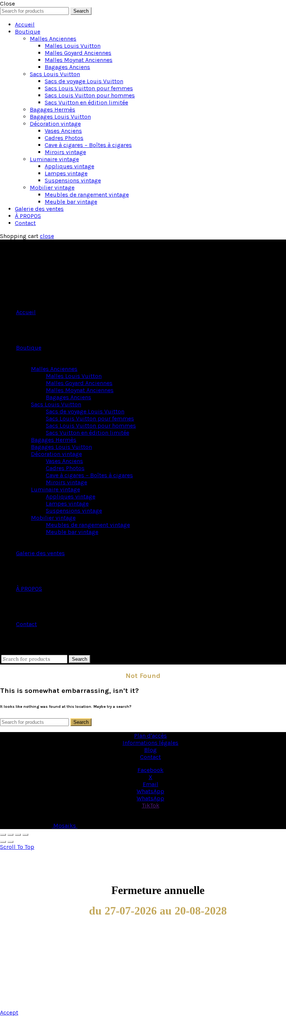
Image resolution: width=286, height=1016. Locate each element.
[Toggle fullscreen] (18, 835)
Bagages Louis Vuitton (60, 116)
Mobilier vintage (52, 187)
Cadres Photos (64, 137)
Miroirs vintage (65, 152)
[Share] (10, 835)
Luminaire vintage (54, 159)
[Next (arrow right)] (10, 842)
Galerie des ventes (39, 208)
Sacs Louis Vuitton (55, 74)
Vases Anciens (63, 130)
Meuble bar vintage (71, 201)
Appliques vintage (69, 166)
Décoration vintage (55, 123)
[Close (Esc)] (3, 835)
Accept (9, 1012)
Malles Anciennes (53, 38)
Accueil (25, 24)
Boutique (27, 31)
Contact (25, 222)
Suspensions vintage (73, 180)
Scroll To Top (17, 846)
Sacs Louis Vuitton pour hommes (90, 95)
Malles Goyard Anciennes (78, 52)
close (47, 236)
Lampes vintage (66, 173)
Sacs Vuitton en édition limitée (86, 102)
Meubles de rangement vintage (87, 194)
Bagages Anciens (67, 67)
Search (81, 11)
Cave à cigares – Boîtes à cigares (88, 145)
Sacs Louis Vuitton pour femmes (89, 88)
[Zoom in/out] (25, 835)
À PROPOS (28, 215)
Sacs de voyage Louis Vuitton (84, 81)
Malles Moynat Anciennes (78, 59)
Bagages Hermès (52, 109)
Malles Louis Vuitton (73, 45)
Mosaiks (64, 825)
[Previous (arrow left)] (3, 842)
